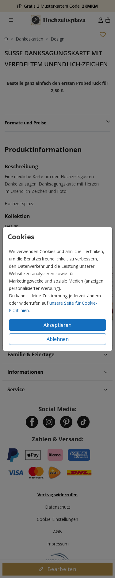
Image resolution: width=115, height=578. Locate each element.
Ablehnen (58, 339)
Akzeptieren (57, 325)
